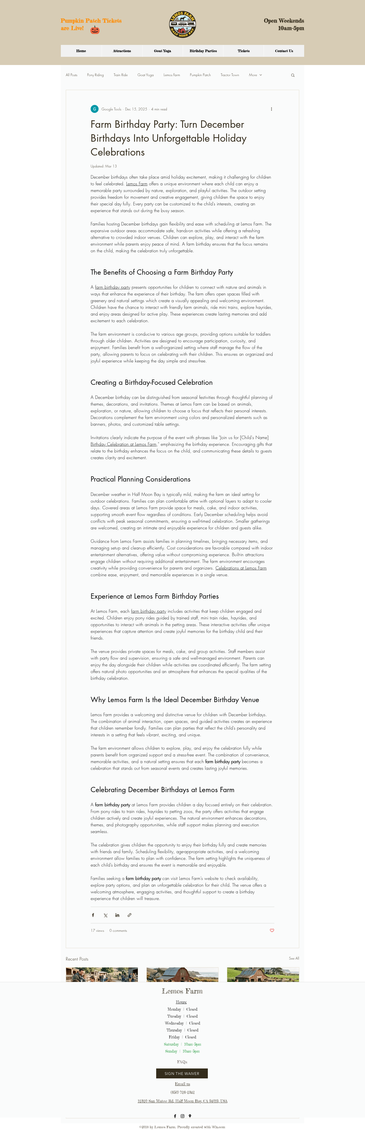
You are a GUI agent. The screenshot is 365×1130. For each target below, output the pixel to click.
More (253, 74)
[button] (293, 75)
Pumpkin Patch (200, 74)
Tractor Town (230, 74)
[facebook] (175, 1116)
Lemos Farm (172, 74)
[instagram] (182, 1116)
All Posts (71, 74)
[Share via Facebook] (93, 915)
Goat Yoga (146, 74)
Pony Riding (95, 74)
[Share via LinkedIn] (117, 915)
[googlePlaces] (189, 1116)
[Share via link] (129, 915)
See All (294, 958)
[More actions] (271, 109)
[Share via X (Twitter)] (105, 915)
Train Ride (121, 74)
